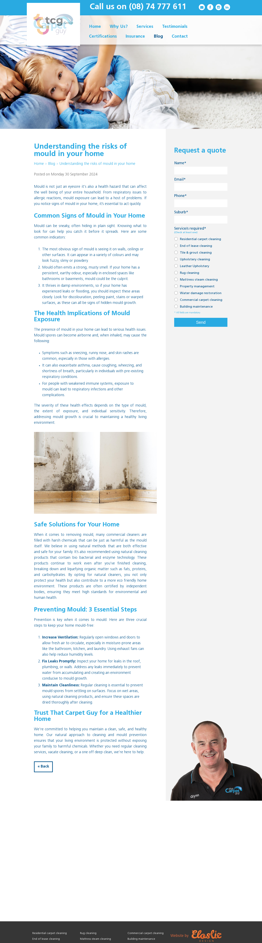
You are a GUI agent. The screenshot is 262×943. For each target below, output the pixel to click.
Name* (180, 163)
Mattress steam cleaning (199, 279)
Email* (180, 180)
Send (201, 322)
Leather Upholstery (194, 266)
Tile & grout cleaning (196, 252)
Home (39, 164)
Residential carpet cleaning (200, 239)
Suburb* (181, 212)
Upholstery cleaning (195, 259)
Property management (197, 286)
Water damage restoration (200, 293)
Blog (51, 164)
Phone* (180, 196)
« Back (43, 767)
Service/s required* (190, 230)
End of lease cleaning (196, 246)
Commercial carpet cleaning (201, 300)
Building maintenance (196, 306)
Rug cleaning (189, 273)
